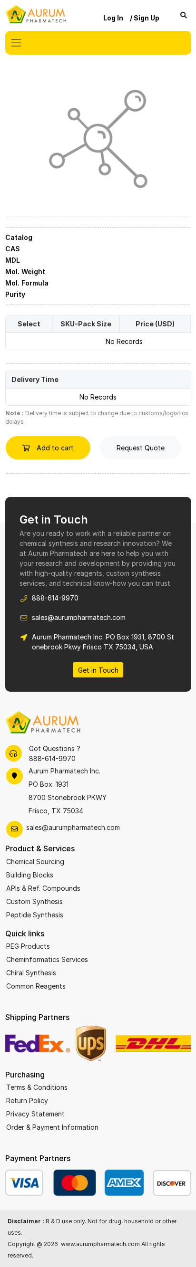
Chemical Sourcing (35, 861)
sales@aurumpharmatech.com (79, 617)
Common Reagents (36, 986)
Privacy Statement (35, 1114)
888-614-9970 (55, 598)
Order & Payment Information (52, 1127)
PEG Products (28, 946)
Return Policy (27, 1100)
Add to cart (54, 448)
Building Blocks (29, 875)
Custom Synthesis (34, 901)
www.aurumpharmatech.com (100, 1244)
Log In (113, 18)
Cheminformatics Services (47, 959)
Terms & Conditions (37, 1087)
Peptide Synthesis (34, 915)
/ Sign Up (144, 18)
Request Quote (141, 448)
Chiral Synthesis (31, 973)
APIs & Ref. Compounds (43, 888)
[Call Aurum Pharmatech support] (13, 753)
